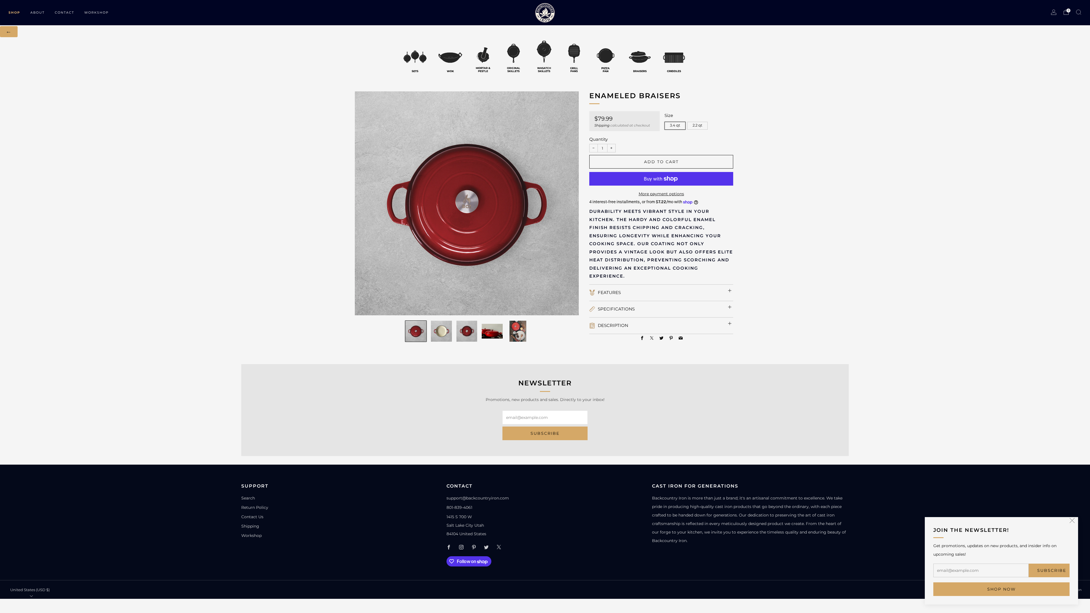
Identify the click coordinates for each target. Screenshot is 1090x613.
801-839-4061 (459, 507)
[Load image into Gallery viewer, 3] (467, 331)
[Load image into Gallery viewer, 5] (518, 331)
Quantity (598, 139)
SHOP (14, 12)
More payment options (661, 193)
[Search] (1078, 12)
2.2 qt (697, 125)
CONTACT (64, 12)
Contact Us (252, 516)
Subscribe (1051, 570)
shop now (1001, 589)
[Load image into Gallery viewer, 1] (416, 331)
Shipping (601, 125)
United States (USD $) (30, 590)
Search (248, 498)
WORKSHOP (96, 12)
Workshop (251, 535)
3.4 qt (675, 125)
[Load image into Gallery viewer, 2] (441, 331)
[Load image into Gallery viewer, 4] (492, 331)
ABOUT (37, 12)
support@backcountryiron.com (478, 498)
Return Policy (254, 507)
